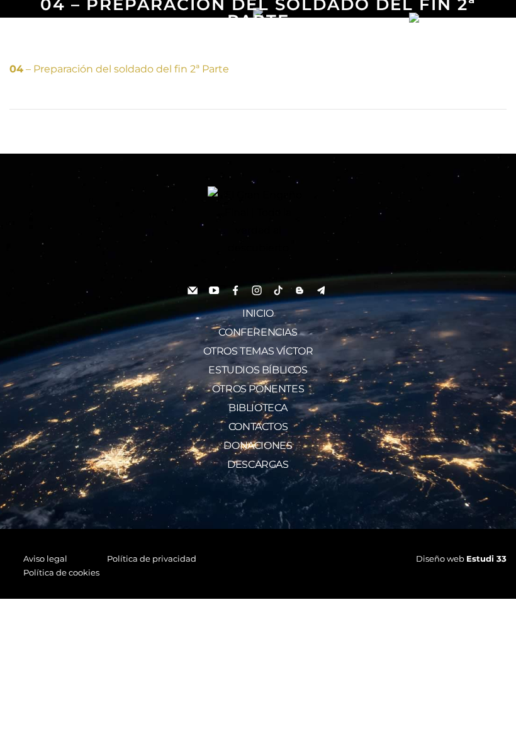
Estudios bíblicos (257, 370)
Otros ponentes (258, 389)
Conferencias (257, 332)
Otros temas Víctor (258, 351)
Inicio (258, 313)
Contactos (258, 427)
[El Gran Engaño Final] (453, 18)
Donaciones (257, 445)
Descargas (257, 464)
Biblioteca (258, 408)
